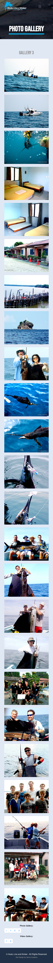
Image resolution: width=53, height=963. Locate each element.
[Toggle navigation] (39, 6)
